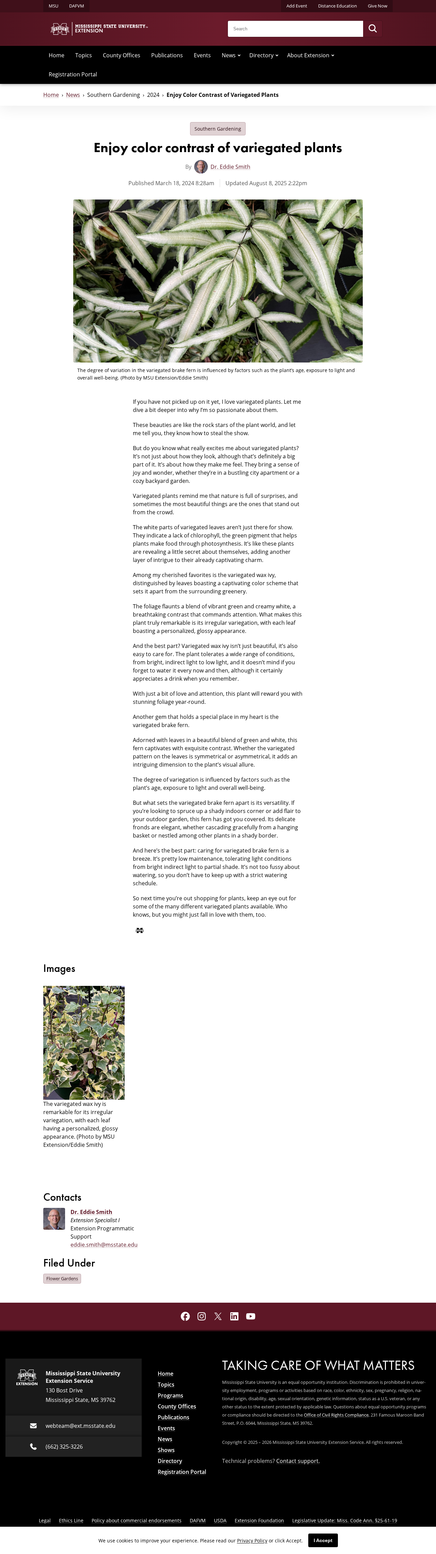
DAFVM (76, 6)
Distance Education (337, 6)
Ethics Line (71, 1520)
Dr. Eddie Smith (230, 167)
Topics (83, 55)
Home (56, 55)
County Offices (121, 55)
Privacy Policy (252, 1540)
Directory (261, 55)
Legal (45, 1520)
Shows (166, 1450)
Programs (170, 1395)
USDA (220, 1520)
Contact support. (298, 1461)
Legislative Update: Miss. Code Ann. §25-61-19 (344, 1520)
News (229, 55)
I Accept (323, 1540)
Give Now (377, 6)
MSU (53, 6)
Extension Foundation (259, 1520)
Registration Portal (73, 74)
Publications (167, 55)
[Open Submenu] (239, 55)
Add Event (296, 6)
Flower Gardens (62, 1278)
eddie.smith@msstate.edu (104, 1244)
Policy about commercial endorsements (137, 1520)
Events (202, 55)
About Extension (308, 55)
